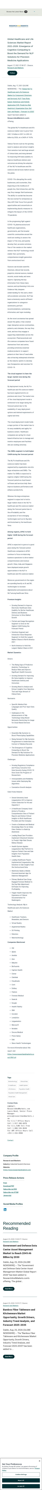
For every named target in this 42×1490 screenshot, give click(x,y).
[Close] (39, 1461)
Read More (8, 1289)
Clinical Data (24, 1081)
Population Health (24, 1089)
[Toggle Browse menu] (34, 11)
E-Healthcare (12, 1085)
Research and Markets (15, 68)
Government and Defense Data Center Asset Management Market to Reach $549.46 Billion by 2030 (20, 1251)
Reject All (21, 1480)
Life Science (11, 1089)
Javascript (7, 1195)
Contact (10, 1140)
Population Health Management (17, 1093)
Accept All (21, 1486)
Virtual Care (11, 1096)
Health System (23, 1085)
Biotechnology (12, 1081)
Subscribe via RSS (10, 1189)
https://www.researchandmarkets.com (17, 1170)
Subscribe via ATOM (10, 1192)
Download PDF (8, 1186)
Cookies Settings (21, 1474)
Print (5, 1183)
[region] (21, 1474)
